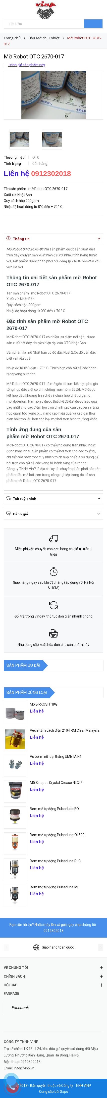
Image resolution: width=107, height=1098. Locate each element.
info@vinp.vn (24, 1068)
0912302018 (51, 174)
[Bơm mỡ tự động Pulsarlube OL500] (15, 843)
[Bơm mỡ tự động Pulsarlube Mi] (15, 896)
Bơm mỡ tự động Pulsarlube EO (54, 809)
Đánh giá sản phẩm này (26, 65)
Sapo (64, 1092)
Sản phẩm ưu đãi (23, 665)
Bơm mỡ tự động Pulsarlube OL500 (57, 835)
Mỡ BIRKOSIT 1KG (43, 704)
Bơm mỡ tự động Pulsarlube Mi (54, 887)
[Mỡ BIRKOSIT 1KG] (15, 713)
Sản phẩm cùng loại (26, 692)
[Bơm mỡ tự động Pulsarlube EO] (15, 817)
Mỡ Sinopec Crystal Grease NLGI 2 (56, 783)
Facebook (20, 1007)
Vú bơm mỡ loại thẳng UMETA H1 (56, 757)
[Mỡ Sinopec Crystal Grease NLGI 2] (15, 791)
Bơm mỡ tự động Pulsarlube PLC (55, 861)
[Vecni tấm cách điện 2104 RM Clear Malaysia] (15, 739)
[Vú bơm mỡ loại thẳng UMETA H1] (15, 765)
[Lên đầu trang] (97, 1083)
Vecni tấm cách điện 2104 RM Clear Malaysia (65, 730)
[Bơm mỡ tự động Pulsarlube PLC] (15, 870)
